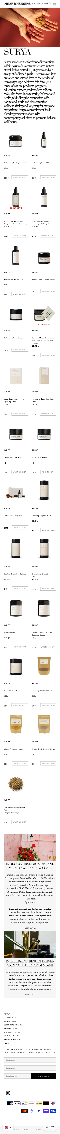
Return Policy (12, 1028)
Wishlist (45, 3)
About (7, 1014)
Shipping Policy (12, 1032)
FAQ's (7, 1043)
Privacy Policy (12, 1039)
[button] (8, 1127)
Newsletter (10, 1021)
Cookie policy (11, 1036)
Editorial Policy (13, 1025)
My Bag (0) (36, 3)
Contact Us (10, 1017)
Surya (7, 155)
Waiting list (20, 177)
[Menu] (54, 3)
